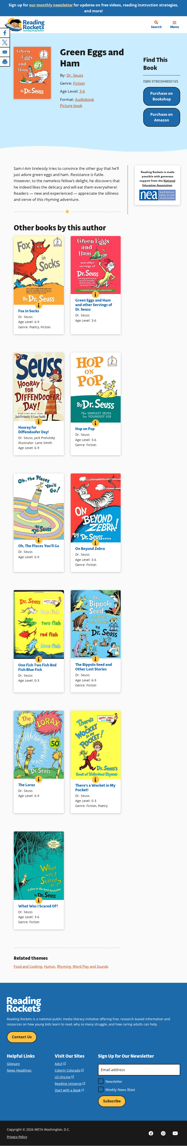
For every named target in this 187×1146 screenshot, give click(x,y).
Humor (49, 966)
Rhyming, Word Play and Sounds (82, 966)
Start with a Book (69, 1090)
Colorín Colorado (69, 1070)
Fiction (79, 83)
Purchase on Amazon (161, 117)
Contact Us (22, 1036)
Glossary (13, 1064)
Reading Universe (70, 1083)
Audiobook (84, 99)
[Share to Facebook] (5, 33)
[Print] (5, 62)
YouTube (175, 1133)
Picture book (71, 105)
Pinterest (163, 1133)
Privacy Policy (17, 1137)
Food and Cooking (28, 966)
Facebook (151, 1133)
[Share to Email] (5, 52)
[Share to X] (5, 42)
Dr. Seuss (75, 75)
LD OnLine (64, 1077)
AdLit (60, 1064)
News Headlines (19, 1070)
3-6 (82, 91)
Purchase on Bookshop (161, 96)
